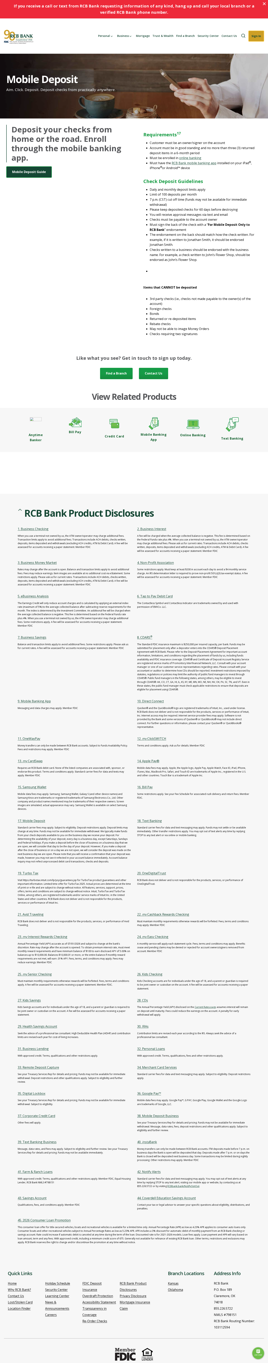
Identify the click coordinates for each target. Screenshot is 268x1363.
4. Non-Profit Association (155, 562)
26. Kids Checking (149, 974)
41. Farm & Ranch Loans (35, 1172)
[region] (134, 882)
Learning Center (57, 1296)
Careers (51, 1315)
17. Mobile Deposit (31, 821)
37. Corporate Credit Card (36, 1116)
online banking (190, 158)
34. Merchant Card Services (157, 1067)
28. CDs (142, 1000)
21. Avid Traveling (31, 914)
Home (12, 1283)
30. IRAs (143, 1026)
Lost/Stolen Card (20, 1302)
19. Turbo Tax (28, 873)
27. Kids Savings (29, 1000)
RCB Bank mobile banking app (194, 163)
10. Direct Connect (150, 701)
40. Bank (147, 1142)
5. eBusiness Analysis (33, 596)
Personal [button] (104, 36)
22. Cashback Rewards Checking (163, 914)
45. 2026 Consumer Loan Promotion (44, 1220)
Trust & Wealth (162, 36)
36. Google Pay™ (149, 1093)
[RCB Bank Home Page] (20, 37)
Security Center (208, 36)
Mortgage (143, 36)
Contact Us (229, 36)
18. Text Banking (149, 821)
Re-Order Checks (94, 1321)
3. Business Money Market (37, 562)
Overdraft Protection (97, 1296)
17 (179, 133)
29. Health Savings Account (37, 1026)
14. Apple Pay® (148, 761)
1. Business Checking (33, 529)
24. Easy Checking (152, 937)
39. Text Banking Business (37, 1142)
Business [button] (123, 36)
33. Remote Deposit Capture (38, 1067)
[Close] (264, 3)
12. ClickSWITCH (151, 738)
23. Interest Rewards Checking (42, 937)
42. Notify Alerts (149, 1172)
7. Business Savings (32, 637)
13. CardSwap (30, 761)
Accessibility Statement (99, 1302)
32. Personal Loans (151, 1049)
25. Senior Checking (35, 974)
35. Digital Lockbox (31, 1093)
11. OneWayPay (29, 738)
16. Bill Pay (145, 787)
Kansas (173, 1283)
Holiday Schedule (57, 1283)
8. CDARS (144, 637)
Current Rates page (205, 1007)
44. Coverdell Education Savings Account (166, 1198)
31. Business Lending (33, 1049)
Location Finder (19, 1308)
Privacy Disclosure (133, 1296)
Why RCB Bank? (19, 1289)
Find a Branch (185, 36)
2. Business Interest (151, 529)
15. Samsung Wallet (32, 787)
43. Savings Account (32, 1198)
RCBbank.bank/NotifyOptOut (183, 1186)
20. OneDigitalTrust (151, 873)
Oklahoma (175, 1289)
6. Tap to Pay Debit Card (155, 596)
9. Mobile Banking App (34, 701)
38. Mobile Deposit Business (158, 1116)
